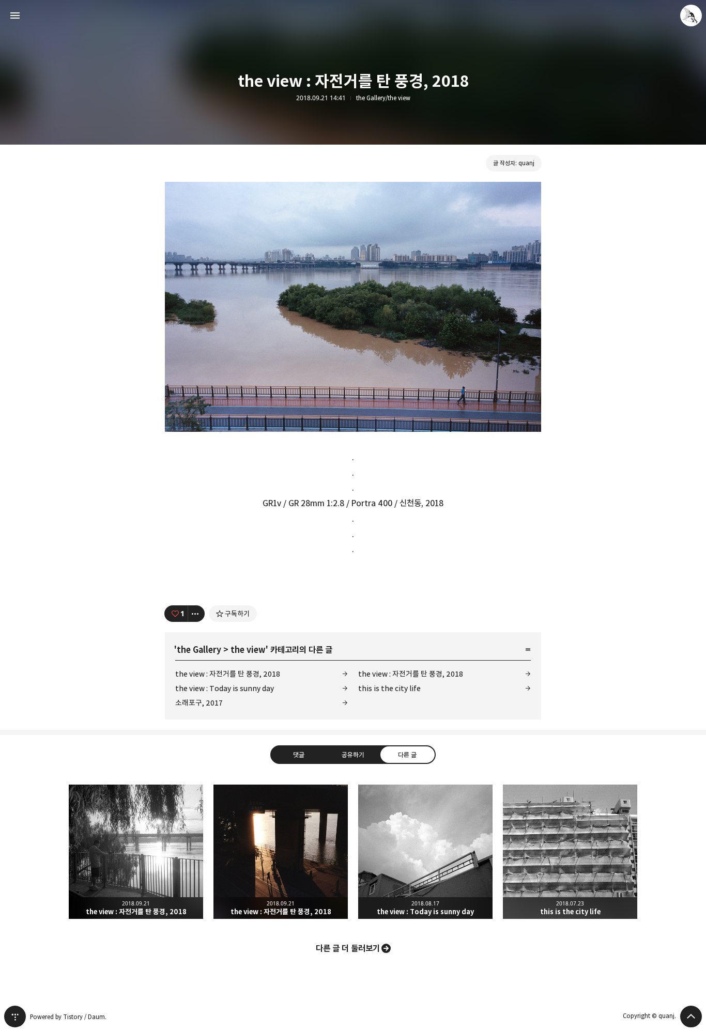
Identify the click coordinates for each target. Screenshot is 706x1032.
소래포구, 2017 (199, 703)
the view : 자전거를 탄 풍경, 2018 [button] (136, 852)
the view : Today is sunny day (224, 688)
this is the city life (389, 688)
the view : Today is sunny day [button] (425, 852)
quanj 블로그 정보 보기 (691, 15)
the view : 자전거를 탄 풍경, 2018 (227, 674)
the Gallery (199, 650)
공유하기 (353, 754)
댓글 (298, 754)
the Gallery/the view (383, 98)
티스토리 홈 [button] (15, 1016)
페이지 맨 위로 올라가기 (691, 1016)
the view (248, 650)
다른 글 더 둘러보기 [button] (348, 948)
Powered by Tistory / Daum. (68, 1017)
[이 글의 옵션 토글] (196, 613)
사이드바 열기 (15, 15)
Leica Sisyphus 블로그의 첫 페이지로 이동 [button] (353, 15)
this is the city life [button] (570, 852)
